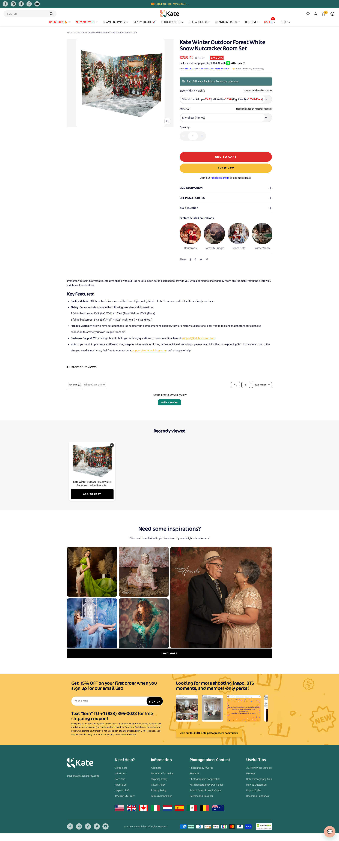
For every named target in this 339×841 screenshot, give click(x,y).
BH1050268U (222, 69)
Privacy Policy (158, 790)
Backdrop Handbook (257, 796)
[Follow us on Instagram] (13, 4)
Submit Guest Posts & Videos (205, 790)
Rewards (194, 773)
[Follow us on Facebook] (5, 4)
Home (70, 32)
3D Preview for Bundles (259, 767)
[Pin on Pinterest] (195, 259)
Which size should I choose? (257, 90)
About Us (156, 767)
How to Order (253, 790)
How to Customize (256, 784)
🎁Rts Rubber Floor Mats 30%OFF (169, 3)
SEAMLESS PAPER (114, 22)
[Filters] (245, 385)
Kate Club (120, 779)
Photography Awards (201, 767)
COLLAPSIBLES (198, 22)
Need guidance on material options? (254, 108)
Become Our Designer (201, 796)
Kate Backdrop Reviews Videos (206, 784)
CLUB (284, 22)
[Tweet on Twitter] (201, 259)
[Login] (315, 13)
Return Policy (158, 784)
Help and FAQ (122, 790)
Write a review (169, 402)
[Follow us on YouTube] (37, 4)
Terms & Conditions (161, 796)
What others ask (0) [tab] (95, 384)
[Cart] (323, 14)
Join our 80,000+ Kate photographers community (209, 733)
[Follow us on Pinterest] (29, 4)
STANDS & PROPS (226, 22)
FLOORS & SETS (170, 22)
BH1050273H (191, 69)
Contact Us (121, 767)
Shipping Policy (159, 779)
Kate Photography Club (259, 779)
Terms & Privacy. (128, 734)
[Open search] (235, 385)
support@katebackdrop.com (198, 338)
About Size (120, 784)
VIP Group (120, 773)
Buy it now (226, 168)
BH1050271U (207, 69)
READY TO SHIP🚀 (144, 22)
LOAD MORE (169, 653)
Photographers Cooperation (205, 779)
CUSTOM (250, 22)
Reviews (250, 773)
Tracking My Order (125, 796)
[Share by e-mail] (207, 259)
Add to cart (92, 494)
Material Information (162, 773)
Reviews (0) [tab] (75, 384)
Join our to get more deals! (225, 177)
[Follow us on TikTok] (21, 4)
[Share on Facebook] (190, 259)
